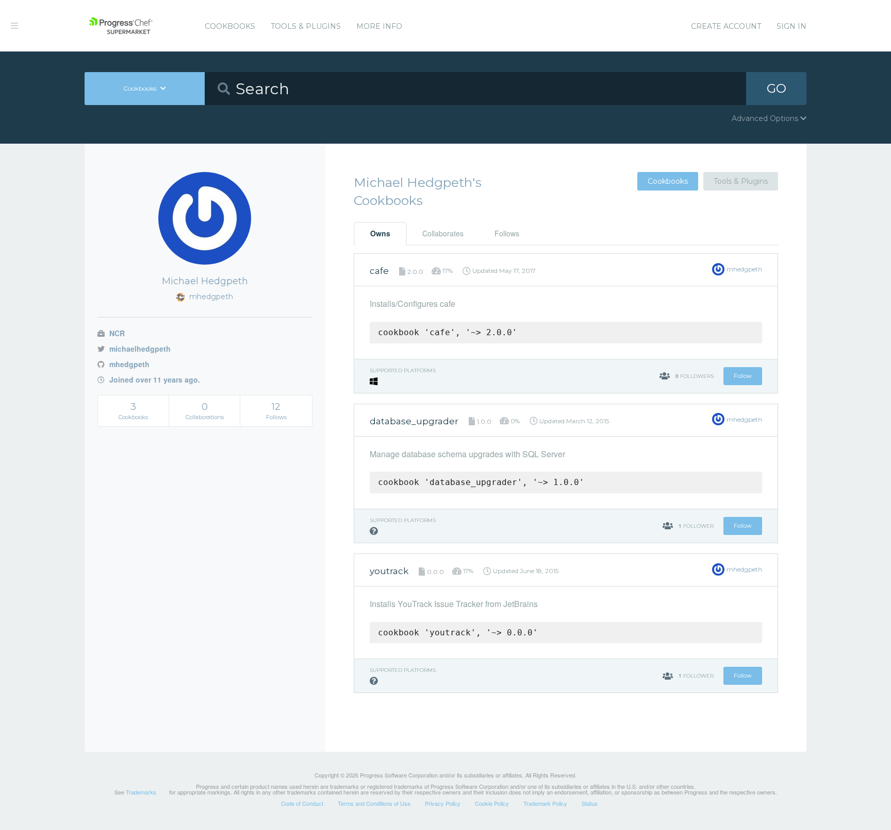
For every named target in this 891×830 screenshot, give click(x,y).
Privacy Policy (442, 803)
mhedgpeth (128, 364)
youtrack (389, 571)
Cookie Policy (492, 803)
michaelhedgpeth (139, 348)
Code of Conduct (302, 803)
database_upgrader (414, 421)
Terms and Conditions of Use (374, 803)
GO (776, 88)
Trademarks (141, 792)
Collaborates (443, 233)
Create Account (726, 26)
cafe (379, 271)
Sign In (791, 26)
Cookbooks (230, 26)
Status (590, 803)
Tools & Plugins (306, 26)
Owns (380, 233)
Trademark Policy (545, 803)
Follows (506, 233)
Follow (743, 375)
